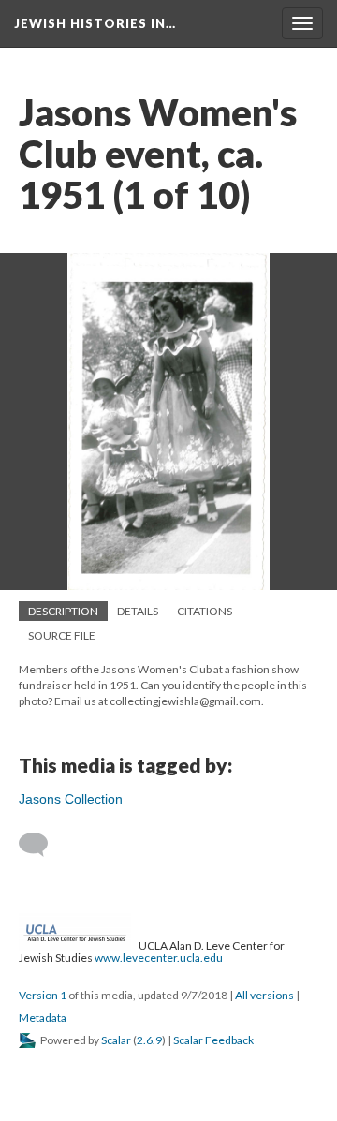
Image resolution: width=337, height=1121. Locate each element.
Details (137, 611)
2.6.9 (149, 1040)
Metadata (42, 1017)
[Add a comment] (42, 845)
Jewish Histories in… (95, 23)
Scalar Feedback (213, 1040)
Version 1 (42, 995)
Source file (61, 635)
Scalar (116, 1040)
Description (63, 611)
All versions (264, 995)
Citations (204, 611)
